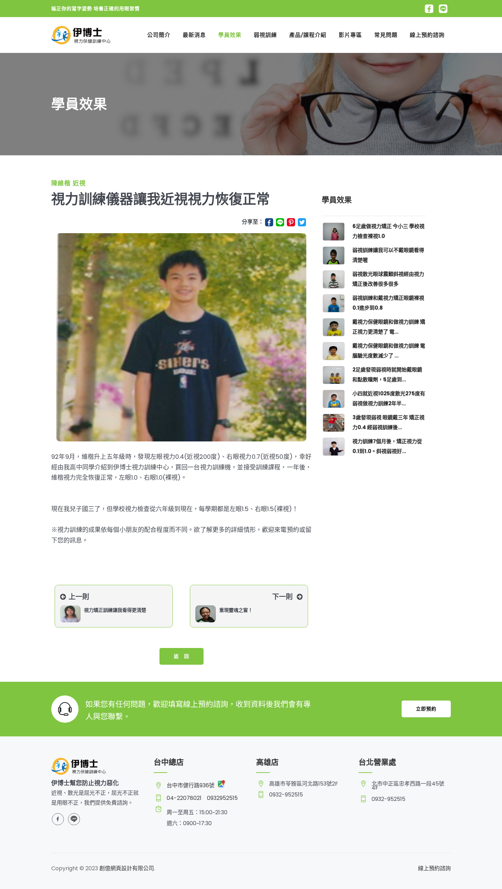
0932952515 (222, 798)
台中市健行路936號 (191, 785)
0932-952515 (286, 795)
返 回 (181, 656)
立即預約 (426, 709)
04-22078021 (184, 798)
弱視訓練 (265, 35)
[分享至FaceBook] (270, 222)
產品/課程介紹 (307, 35)
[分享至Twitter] (304, 222)
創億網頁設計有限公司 (126, 868)
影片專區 (350, 35)
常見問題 (386, 35)
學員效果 (229, 35)
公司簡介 (158, 35)
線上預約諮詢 (427, 35)
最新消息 (194, 35)
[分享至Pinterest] (291, 222)
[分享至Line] (280, 222)
